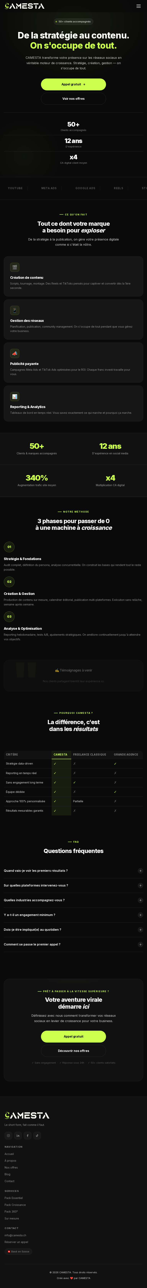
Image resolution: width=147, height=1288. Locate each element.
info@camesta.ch (15, 1235)
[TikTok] (37, 1135)
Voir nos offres (73, 99)
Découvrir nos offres (73, 1051)
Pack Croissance (15, 1204)
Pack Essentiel (14, 1198)
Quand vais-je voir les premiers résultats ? (73, 870)
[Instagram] (8, 1135)
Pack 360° (11, 1211)
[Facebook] (27, 1135)
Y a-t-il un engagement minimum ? (73, 915)
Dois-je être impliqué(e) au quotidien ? (73, 929)
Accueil (9, 1154)
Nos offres (11, 1167)
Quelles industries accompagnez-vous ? (73, 900)
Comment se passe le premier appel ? (73, 944)
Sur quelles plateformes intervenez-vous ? (73, 885)
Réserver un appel (16, 1242)
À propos (10, 1160)
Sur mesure (12, 1218)
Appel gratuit (71, 84)
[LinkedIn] (18, 1135)
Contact (9, 1181)
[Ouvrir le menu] (138, 6)
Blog (7, 1174)
